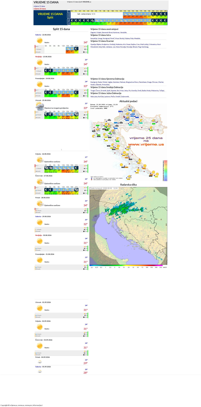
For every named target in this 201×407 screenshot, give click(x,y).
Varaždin (123, 32)
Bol (118, 90)
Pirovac (155, 82)
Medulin (137, 38)
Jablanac (109, 47)
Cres (138, 44)
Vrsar (117, 38)
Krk (124, 44)
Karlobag (145, 47)
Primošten (106, 85)
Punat (128, 44)
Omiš (139, 90)
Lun (114, 47)
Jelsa (126, 90)
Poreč (112, 38)
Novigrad (106, 38)
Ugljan (110, 82)
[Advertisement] (61, 133)
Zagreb (93, 32)
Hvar (122, 90)
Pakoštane (142, 82)
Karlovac (116, 32)
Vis (129, 90)
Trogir (92, 90)
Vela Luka (93, 96)
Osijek (98, 32)
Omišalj (112, 44)
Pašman (122, 82)
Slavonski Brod (107, 32)
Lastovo (107, 96)
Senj (100, 47)
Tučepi (161, 90)
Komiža (134, 90)
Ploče (113, 96)
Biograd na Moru (132, 82)
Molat (105, 82)
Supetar (113, 90)
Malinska (119, 44)
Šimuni (135, 47)
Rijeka (99, 44)
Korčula (101, 96)
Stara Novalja (121, 47)
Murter (161, 82)
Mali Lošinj (144, 44)
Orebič (117, 96)
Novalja (129, 47)
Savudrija (93, 38)
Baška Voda (146, 90)
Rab (103, 47)
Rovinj (122, 38)
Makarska (155, 90)
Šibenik (98, 85)
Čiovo (98, 90)
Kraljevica (105, 44)
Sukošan (116, 82)
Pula (131, 38)
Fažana (127, 38)
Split (108, 90)
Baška (133, 44)
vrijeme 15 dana (39, 6)
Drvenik (103, 90)
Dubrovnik (125, 96)
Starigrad (93, 82)
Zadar (100, 82)
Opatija (93, 44)
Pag (139, 47)
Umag (100, 38)
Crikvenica (153, 44)
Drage (149, 82)
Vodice (92, 85)
